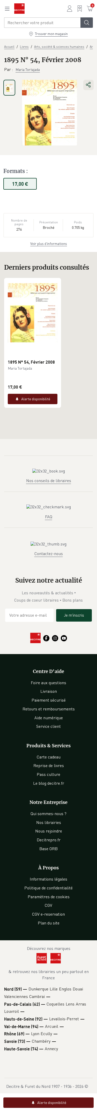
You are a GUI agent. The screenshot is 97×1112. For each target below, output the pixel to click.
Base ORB (48, 848)
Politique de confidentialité (48, 887)
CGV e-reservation (48, 914)
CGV (48, 905)
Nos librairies (48, 822)
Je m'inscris (74, 615)
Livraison (48, 691)
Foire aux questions (48, 682)
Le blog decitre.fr (48, 783)
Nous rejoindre (48, 831)
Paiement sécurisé (49, 700)
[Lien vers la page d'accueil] (19, 8)
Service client (48, 726)
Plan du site (48, 922)
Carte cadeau (49, 757)
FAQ (48, 516)
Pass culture (48, 774)
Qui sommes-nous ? (48, 813)
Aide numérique (48, 717)
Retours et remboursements (49, 708)
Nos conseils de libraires (48, 480)
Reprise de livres (48, 765)
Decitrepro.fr (49, 839)
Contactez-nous (48, 553)
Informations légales (48, 879)
